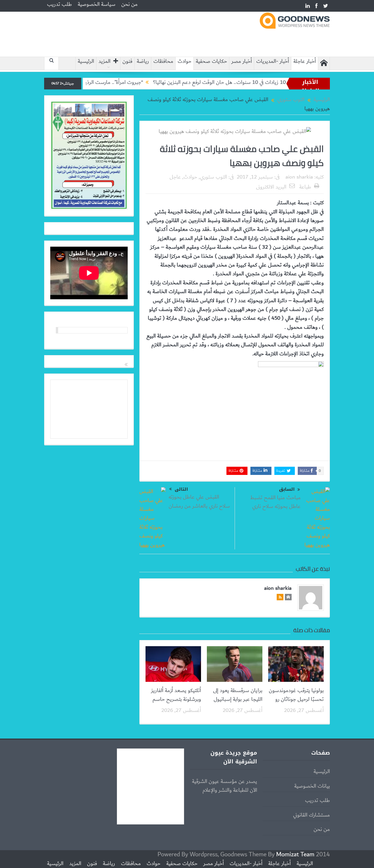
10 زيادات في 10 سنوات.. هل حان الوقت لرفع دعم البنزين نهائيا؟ (242, 82)
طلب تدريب (59, 4)
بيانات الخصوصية (312, 786)
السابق (287, 489)
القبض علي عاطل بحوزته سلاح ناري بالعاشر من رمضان (199, 501)
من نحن (129, 4)
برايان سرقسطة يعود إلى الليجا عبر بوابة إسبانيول (237, 695)
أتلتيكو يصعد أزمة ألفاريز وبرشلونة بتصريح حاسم (176, 695)
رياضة (143, 61)
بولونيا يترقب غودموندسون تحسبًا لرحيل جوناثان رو (296, 695)
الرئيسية (86, 61)
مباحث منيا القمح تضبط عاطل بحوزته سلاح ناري (275, 502)
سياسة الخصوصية (96, 4)
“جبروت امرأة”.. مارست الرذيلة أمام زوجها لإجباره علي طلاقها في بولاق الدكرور (88, 82)
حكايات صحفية (211, 61)
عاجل (175, 177)
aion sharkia (299, 177)
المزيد (104, 61)
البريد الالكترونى (271, 187)
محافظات (163, 61)
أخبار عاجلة (304, 61)
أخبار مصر (241, 61)
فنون (127, 61)
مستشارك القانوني (311, 815)
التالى (181, 489)
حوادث (184, 61)
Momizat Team (295, 854)
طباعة (305, 187)
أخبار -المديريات (272, 61)
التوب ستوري (213, 177)
